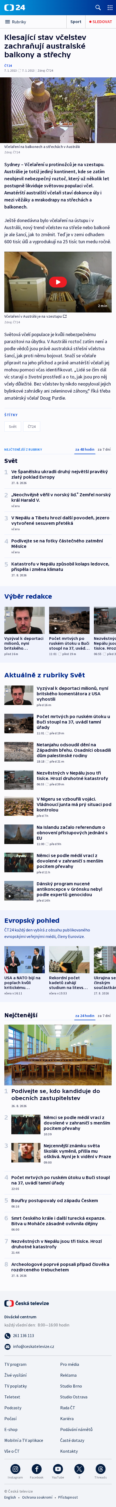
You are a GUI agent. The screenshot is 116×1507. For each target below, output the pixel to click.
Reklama (68, 1375)
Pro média (69, 1364)
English (10, 1497)
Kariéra (67, 1418)
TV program (15, 1364)
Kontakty (69, 1451)
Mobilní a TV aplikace (23, 1440)
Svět (12, 426)
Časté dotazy (72, 1440)
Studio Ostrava (73, 1396)
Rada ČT (67, 1407)
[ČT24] (14, 7)
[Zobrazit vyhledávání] (98, 7)
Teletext (12, 1396)
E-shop (11, 1429)
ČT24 (8, 66)
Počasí (10, 1418)
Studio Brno (71, 1386)
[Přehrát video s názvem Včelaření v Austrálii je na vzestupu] (58, 282)
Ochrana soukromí (37, 1497)
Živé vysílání (15, 1375)
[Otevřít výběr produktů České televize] (110, 7)
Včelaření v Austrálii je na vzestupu (33, 316)
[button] (58, 282)
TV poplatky (15, 1386)
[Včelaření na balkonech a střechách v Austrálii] (58, 110)
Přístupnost (68, 1497)
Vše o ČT (12, 1451)
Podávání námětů (76, 1429)
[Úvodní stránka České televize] (27, 1303)
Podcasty (12, 1407)
